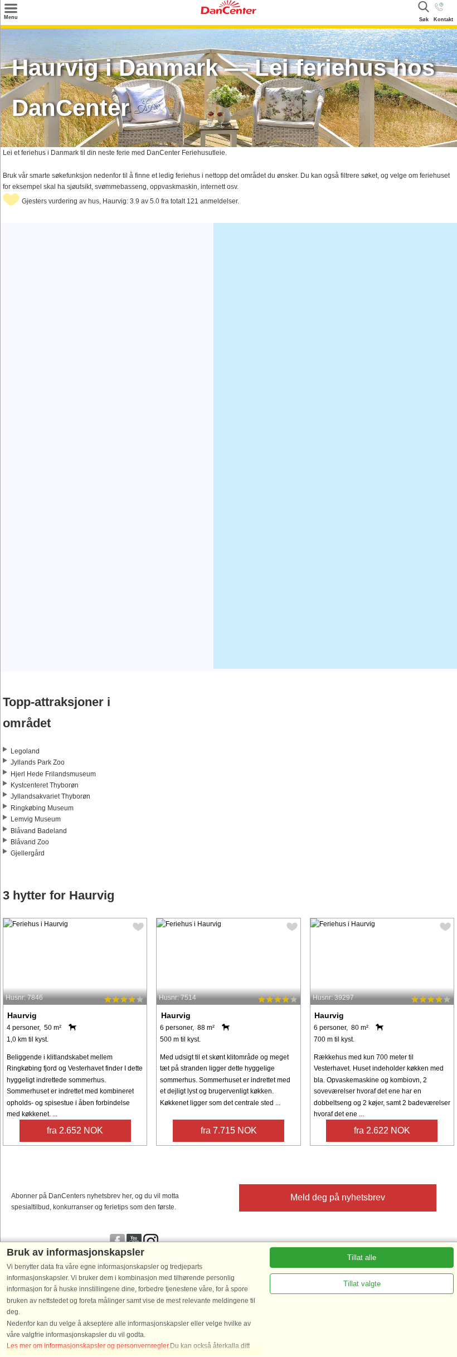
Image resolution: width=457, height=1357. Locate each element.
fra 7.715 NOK (229, 1130)
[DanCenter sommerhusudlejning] (228, 12)
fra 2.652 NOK (75, 1130)
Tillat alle (361, 1257)
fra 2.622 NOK (382, 1130)
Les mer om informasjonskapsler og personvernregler (87, 1346)
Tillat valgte (362, 1284)
